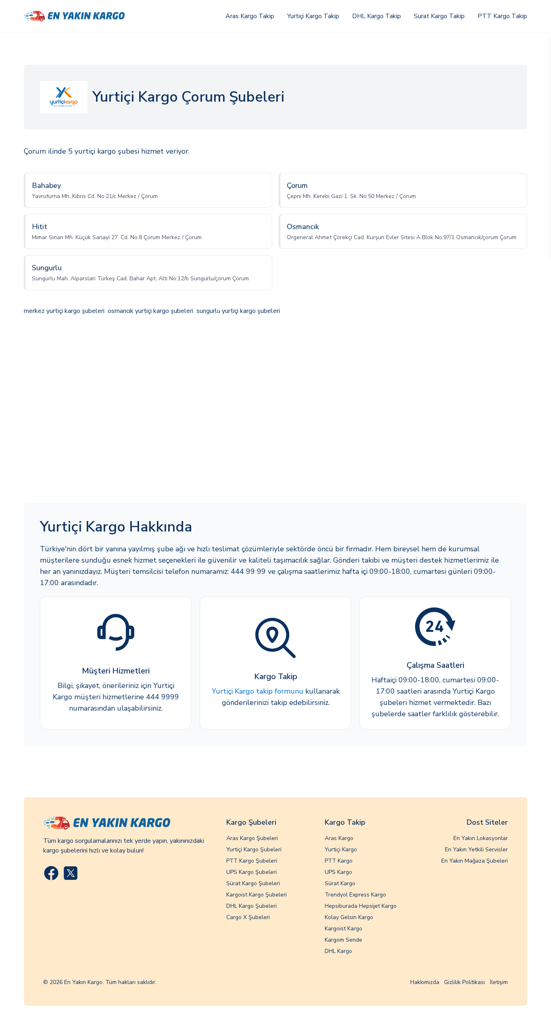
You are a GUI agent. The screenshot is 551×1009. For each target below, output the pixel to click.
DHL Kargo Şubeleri (251, 906)
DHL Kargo (338, 951)
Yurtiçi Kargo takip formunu (257, 691)
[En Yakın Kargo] (74, 16)
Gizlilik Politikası (464, 982)
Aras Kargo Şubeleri (252, 838)
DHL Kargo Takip (376, 16)
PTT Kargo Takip (502, 16)
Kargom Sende (343, 940)
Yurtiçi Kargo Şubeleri (254, 849)
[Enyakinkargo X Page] (71, 873)
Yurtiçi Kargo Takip (313, 16)
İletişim (499, 982)
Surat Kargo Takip (439, 16)
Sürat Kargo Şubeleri (253, 883)
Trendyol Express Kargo (355, 895)
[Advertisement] (275, 410)
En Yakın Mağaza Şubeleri (474, 861)
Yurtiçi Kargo (341, 849)
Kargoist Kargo (343, 928)
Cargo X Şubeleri (248, 917)
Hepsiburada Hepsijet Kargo (361, 906)
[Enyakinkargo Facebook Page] (51, 873)
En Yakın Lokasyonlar (480, 838)
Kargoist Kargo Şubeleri (256, 895)
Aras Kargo (339, 838)
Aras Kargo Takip (249, 16)
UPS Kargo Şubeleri (251, 872)
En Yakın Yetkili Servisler (476, 849)
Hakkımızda (424, 982)
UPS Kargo (338, 872)
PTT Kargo (339, 861)
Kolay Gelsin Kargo (349, 917)
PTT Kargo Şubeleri (251, 861)
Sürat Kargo (340, 883)
